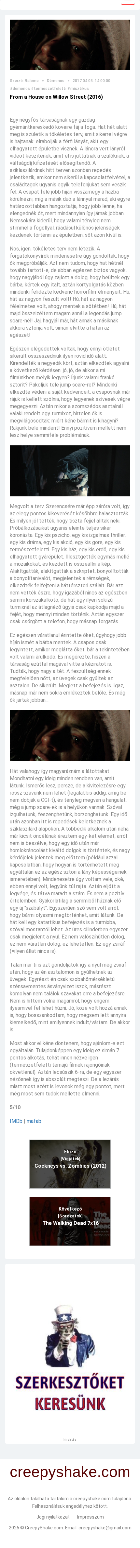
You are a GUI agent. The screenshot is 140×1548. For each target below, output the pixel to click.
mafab (34, 1121)
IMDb (16, 1121)
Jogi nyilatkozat (53, 1517)
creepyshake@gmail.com (105, 1527)
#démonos (20, 88)
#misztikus (78, 88)
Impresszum (90, 1517)
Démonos (55, 80)
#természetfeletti (48, 88)
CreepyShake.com (44, 1527)
